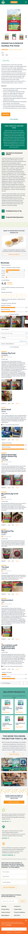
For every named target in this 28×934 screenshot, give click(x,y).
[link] (8, 49)
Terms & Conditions (19, 912)
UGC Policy (17, 915)
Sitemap (3, 906)
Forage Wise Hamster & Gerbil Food (7, 725)
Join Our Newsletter (9, 887)
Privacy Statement (18, 932)
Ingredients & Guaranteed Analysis (14, 153)
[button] (26, 920)
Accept (14, 929)
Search (23, 2)
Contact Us (17, 906)
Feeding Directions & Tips (14, 211)
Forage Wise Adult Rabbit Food (19, 708)
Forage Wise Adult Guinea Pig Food (7, 708)
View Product (6, 712)
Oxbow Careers (5, 912)
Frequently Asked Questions (14, 217)
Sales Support (5, 915)
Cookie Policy (9, 932)
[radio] (2, 55)
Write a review (18, 49)
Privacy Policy (5, 909)
